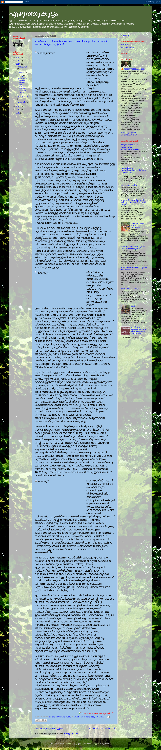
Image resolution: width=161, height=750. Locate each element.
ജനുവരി (21, 102)
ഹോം (76, 728)
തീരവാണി (125, 44)
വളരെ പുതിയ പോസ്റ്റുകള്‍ (49, 728)
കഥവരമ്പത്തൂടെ (127, 48)
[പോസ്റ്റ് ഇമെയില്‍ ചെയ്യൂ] (108, 717)
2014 (18, 64)
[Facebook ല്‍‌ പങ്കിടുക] (43, 720)
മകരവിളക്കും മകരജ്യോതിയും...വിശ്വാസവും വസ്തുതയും (133, 170)
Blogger (95, 744)
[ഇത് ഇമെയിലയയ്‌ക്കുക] (36, 720)
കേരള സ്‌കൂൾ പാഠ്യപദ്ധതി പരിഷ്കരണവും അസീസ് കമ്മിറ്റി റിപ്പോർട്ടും (133, 202)
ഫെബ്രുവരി (23, 97)
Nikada (68, 744)
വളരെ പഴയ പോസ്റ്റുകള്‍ (101, 728)
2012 (18, 110)
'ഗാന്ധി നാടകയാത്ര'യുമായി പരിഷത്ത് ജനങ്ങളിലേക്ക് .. (133, 247)
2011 (18, 113)
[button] (75, 713)
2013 (18, 106)
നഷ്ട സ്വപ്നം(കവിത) (129, 185)
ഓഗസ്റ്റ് (21, 72)
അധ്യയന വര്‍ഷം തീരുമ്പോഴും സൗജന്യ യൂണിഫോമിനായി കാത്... (22, 86)
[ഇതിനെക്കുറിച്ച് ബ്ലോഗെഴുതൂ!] (38, 720)
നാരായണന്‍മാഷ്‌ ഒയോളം (134, 69)
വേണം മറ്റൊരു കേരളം (130, 289)
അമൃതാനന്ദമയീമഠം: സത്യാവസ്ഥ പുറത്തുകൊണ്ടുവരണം (130, 147)
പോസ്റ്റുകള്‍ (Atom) (71, 734)
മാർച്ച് (20, 76)
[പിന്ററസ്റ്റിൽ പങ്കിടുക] (45, 720)
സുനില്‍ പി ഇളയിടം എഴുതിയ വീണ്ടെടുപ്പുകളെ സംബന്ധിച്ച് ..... (138, 330)
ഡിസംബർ (22, 67)
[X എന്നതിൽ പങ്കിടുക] (40, 720)
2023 (18, 57)
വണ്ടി (133, 306)
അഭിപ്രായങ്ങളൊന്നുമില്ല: (93, 717)
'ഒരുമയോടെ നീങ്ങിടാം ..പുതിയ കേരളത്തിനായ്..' (134, 269)
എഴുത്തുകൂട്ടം (33, 13)
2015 (18, 61)
